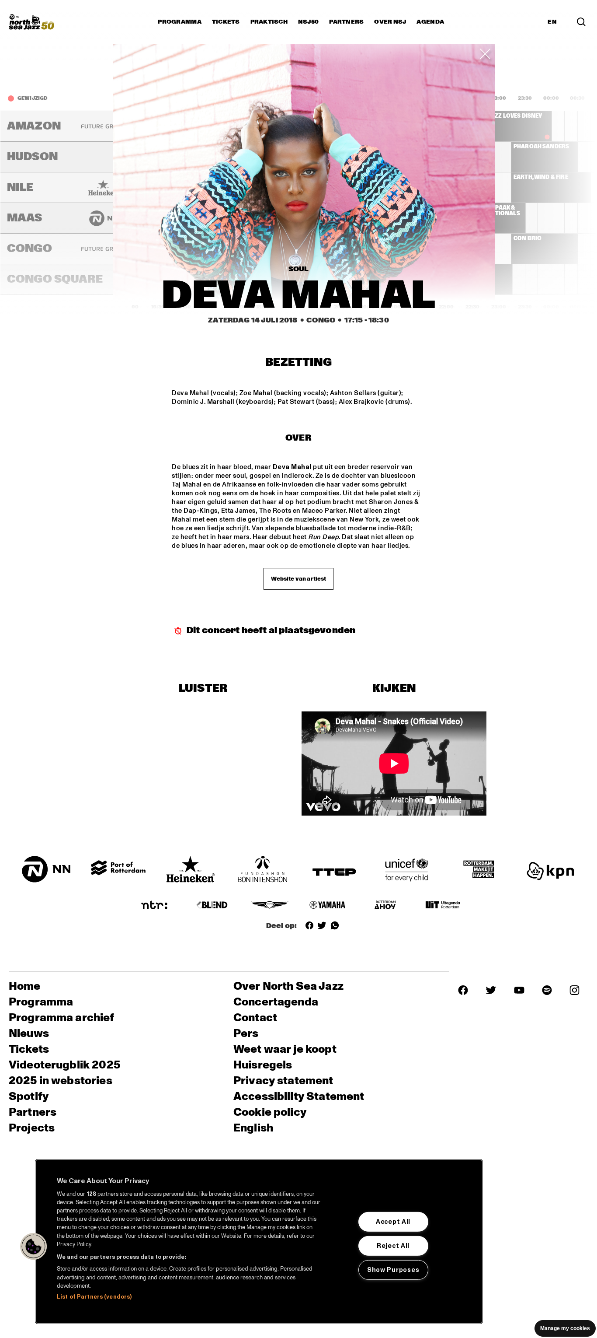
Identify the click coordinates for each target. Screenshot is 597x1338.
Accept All (393, 1221)
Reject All (393, 1245)
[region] (259, 1241)
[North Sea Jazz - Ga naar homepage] (31, 22)
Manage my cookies (565, 1328)
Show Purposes (393, 1269)
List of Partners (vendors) (94, 1297)
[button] (34, 1247)
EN (552, 22)
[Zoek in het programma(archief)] (581, 22)
